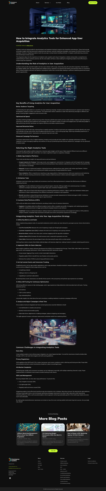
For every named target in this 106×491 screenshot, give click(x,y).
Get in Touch (93, 2)
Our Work (58, 2)
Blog (68, 2)
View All (53, 450)
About (37, 2)
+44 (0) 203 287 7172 (13, 466)
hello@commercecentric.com (15, 468)
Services (47, 2)
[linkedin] (10, 478)
